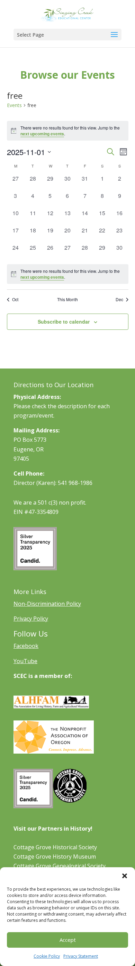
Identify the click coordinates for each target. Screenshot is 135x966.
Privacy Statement (80, 956)
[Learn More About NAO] (54, 751)
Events (14, 105)
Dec (119, 299)
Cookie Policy (47, 956)
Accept (68, 939)
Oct (15, 299)
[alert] (67, 274)
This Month (67, 299)
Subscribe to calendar (64, 321)
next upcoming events (42, 134)
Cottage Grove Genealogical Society (60, 866)
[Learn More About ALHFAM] (51, 706)
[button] (124, 875)
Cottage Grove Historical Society (55, 847)
